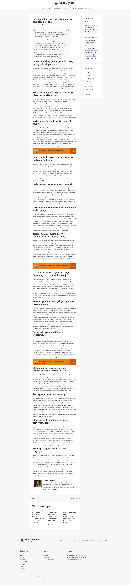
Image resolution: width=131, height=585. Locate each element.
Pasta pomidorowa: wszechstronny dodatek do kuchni (48, 38)
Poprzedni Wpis (34, 498)
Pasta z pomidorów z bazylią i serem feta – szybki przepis (49, 41)
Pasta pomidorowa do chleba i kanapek (44, 40)
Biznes (42, 8)
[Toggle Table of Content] (66, 30)
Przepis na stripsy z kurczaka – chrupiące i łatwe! (39, 515)
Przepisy (35, 25)
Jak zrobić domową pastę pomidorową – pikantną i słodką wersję (51, 34)
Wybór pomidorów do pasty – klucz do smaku (46, 36)
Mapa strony (47, 562)
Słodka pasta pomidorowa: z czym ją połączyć (46, 56)
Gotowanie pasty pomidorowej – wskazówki (46, 49)
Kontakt (46, 555)
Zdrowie (80, 8)
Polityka (49, 8)
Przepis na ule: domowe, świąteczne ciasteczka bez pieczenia (53, 516)
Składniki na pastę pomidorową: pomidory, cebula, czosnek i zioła (51, 51)
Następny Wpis (75, 498)
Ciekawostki (88, 78)
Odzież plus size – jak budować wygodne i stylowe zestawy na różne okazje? (92, 35)
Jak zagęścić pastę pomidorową (43, 52)
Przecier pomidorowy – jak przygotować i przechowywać (49, 47)
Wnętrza (73, 8)
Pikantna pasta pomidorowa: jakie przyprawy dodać (48, 54)
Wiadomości (65, 8)
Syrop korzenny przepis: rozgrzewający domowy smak (69, 515)
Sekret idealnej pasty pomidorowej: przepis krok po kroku (49, 32)
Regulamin (46, 557)
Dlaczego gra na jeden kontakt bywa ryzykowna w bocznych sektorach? (92, 56)
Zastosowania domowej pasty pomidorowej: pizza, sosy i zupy (50, 43)
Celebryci (87, 8)
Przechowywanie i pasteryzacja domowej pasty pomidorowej (50, 45)
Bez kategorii (88, 72)
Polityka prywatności (49, 559)
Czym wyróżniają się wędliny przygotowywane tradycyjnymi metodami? (91, 50)
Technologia (57, 8)
